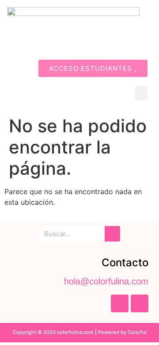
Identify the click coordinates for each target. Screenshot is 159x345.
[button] (141, 93)
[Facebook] (120, 303)
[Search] (112, 234)
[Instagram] (139, 303)
